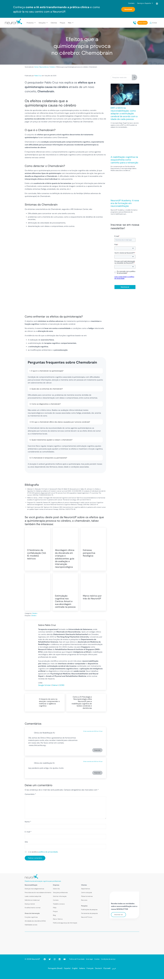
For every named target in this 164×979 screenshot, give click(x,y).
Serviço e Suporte (144, 3)
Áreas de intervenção (32, 913)
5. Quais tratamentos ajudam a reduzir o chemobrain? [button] (51, 440)
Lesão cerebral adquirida (33, 896)
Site (26, 842)
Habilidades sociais (31, 925)
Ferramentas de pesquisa (89, 913)
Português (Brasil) (55, 968)
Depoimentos (85, 889)
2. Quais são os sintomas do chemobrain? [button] (46, 389)
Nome (28, 822)
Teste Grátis (142, 23)
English (75, 968)
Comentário (30, 794)
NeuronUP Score (86, 917)
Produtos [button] (30, 23)
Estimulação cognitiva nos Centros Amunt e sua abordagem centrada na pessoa (65, 601)
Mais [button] (69, 23)
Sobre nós (56, 889)
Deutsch (98, 968)
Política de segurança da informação (65, 923)
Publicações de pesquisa (89, 909)
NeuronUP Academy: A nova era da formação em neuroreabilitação (125, 203)
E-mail (28, 832)
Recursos (84, 900)
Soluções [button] (42, 23)
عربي (114, 968)
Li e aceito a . (43, 852)
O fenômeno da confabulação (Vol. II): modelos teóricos (36, 554)
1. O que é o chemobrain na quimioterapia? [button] (46, 371)
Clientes (54, 23)
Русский (106, 968)
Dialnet (55, 685)
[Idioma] (157, 3)
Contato (131, 3)
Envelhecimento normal (32, 908)
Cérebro (34, 613)
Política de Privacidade (76, 959)
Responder (97, 750)
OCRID (61, 685)
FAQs (54, 908)
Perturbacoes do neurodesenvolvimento (38, 892)
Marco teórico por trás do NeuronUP (92, 597)
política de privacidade (48, 852)
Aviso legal (89, 959)
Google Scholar (44, 685)
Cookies (96, 959)
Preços (62, 23)
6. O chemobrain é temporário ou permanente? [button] (48, 458)
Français (90, 968)
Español (67, 968)
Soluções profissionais (60, 892)
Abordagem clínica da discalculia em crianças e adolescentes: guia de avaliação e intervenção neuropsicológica (64, 558)
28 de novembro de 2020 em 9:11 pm (93, 761)
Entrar (154, 23)
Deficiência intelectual (32, 900)
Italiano (82, 968)
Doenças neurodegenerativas (34, 889)
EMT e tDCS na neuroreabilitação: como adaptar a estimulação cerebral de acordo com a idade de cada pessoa (124, 113)
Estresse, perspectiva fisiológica (89, 553)
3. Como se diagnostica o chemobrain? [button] (45, 404)
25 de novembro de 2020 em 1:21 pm (93, 731)
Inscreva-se (118, 915)
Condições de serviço (108, 959)
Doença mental (30, 904)
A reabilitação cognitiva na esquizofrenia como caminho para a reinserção (124, 160)
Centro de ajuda (86, 892)
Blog (54, 915)
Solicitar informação (60, 896)
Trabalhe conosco (59, 904)
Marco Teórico (58, 919)
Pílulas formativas (87, 896)
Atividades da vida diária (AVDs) (35, 921)
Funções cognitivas (31, 917)
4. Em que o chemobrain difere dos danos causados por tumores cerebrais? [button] (60, 422)
